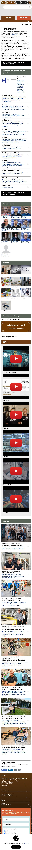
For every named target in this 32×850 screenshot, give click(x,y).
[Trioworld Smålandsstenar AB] (16, 269)
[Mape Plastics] (6, 269)
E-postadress (8, 824)
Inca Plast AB (4, 217)
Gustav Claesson (4, 241)
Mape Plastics (4, 242)
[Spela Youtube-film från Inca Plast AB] (16, 454)
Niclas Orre (23, 228)
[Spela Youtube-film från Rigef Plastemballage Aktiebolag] (16, 370)
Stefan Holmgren (24, 241)
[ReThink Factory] (6, 305)
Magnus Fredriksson (5, 228)
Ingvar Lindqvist (4, 216)
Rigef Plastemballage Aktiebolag (5, 230)
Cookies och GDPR (6, 804)
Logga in (3, 803)
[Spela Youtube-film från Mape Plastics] (16, 398)
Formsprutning (14, 34)
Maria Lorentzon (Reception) (4, 254)
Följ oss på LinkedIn (6, 794)
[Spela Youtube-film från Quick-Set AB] (16, 510)
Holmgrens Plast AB (15, 217)
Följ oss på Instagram (6, 795)
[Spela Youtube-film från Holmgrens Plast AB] (16, 482)
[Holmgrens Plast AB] (26, 269)
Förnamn (6, 819)
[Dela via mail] (19, 770)
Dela (4, 769)
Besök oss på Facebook (7, 793)
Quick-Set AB (5, 512)
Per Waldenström (15, 241)
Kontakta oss (4, 785)
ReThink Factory (6, 428)
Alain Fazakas (14, 216)
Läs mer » (26, 843)
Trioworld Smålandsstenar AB (5, 256)
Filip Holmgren (14, 228)
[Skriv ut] (15, 770)
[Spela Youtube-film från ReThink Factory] (16, 426)
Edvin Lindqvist (24, 216)
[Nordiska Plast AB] (6, 281)
